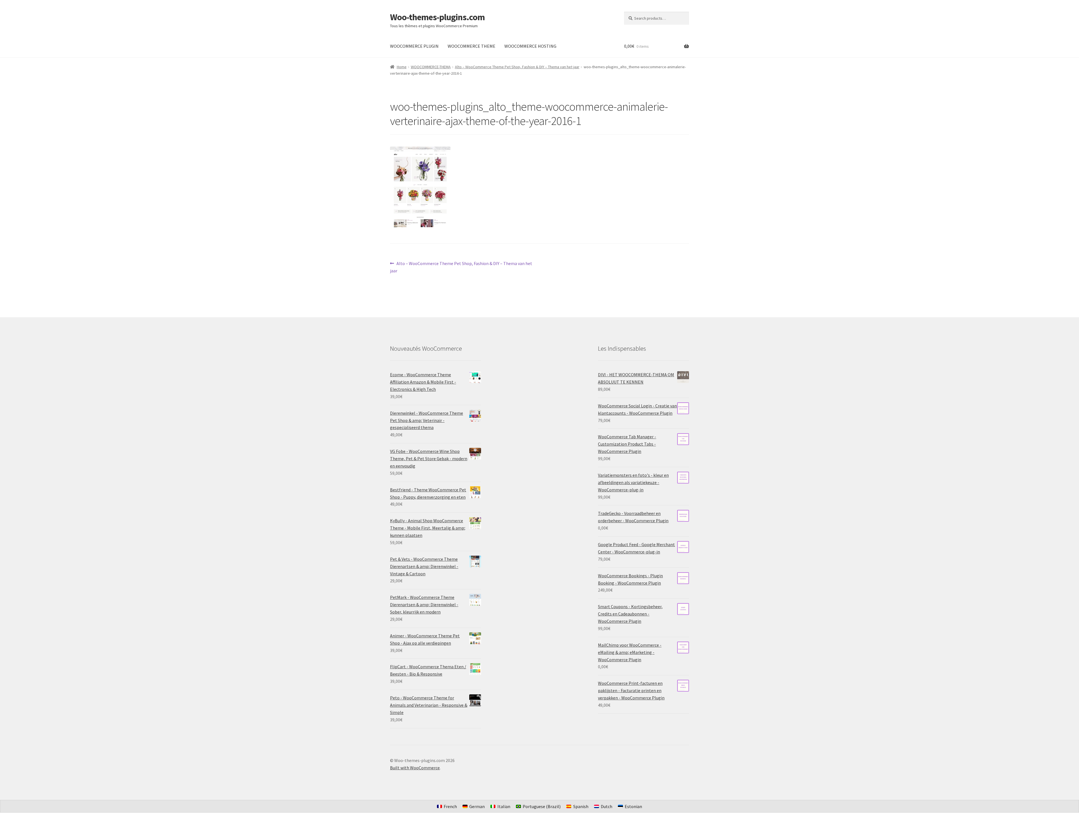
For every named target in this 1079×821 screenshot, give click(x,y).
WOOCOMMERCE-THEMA (431, 66)
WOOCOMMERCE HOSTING (530, 46)
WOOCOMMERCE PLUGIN (414, 46)
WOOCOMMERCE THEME (471, 46)
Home (402, 66)
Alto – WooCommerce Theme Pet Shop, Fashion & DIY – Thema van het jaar (517, 66)
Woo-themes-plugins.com (437, 17)
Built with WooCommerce (415, 767)
